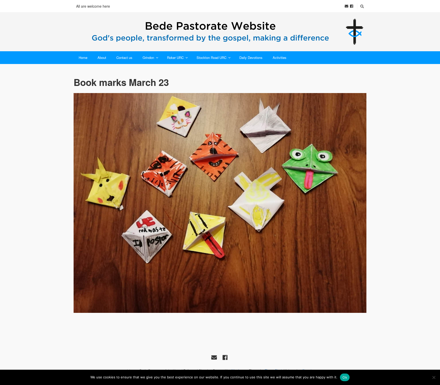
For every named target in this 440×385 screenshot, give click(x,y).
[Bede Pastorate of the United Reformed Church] (220, 31)
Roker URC (175, 57)
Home (83, 57)
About (102, 57)
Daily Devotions (251, 57)
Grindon (148, 57)
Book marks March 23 (121, 82)
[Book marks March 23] (220, 203)
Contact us (124, 57)
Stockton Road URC (211, 57)
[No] (433, 377)
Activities (279, 57)
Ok (344, 377)
